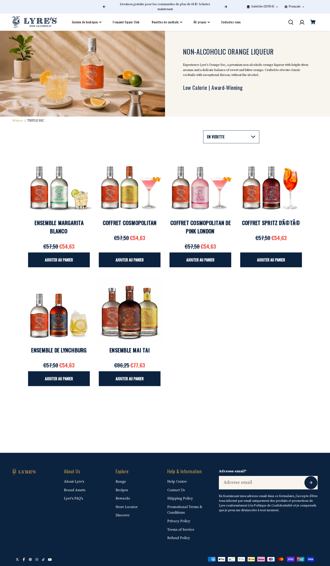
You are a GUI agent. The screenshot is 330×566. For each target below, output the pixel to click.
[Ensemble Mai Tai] (130, 309)
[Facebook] (23, 559)
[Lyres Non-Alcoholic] (34, 22)
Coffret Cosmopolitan (130, 223)
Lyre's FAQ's (73, 498)
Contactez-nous (231, 22)
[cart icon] (313, 22)
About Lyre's (74, 481)
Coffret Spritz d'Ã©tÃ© (271, 223)
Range (121, 481)
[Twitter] (17, 559)
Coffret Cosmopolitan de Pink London (200, 227)
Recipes (122, 490)
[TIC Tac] (43, 559)
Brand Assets (74, 490)
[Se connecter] (302, 22)
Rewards (123, 498)
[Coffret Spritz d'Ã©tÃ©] (271, 182)
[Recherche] (291, 22)
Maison (17, 121)
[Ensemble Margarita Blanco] (59, 182)
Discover (123, 515)
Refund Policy (178, 538)
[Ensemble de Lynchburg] (59, 309)
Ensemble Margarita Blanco (59, 227)
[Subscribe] (310, 482)
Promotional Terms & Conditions (184, 510)
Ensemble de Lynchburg (58, 350)
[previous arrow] (104, 6)
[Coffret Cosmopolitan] (130, 182)
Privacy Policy (178, 521)
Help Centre (177, 481)
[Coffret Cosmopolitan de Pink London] (200, 182)
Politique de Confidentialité (273, 506)
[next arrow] (225, 6)
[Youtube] (50, 559)
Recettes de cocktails (165, 22)
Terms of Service (180, 529)
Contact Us (176, 490)
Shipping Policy (180, 498)
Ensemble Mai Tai (130, 350)
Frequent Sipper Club (126, 22)
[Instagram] (37, 559)
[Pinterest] (30, 559)
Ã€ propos (200, 22)
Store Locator (127, 507)
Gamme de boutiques (85, 22)
